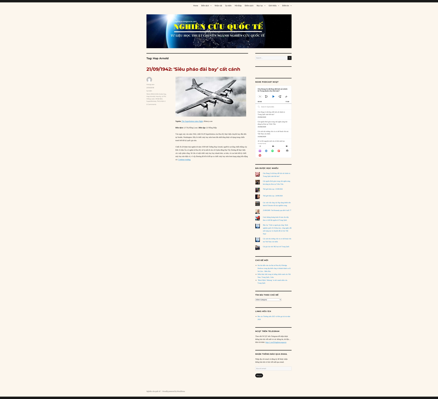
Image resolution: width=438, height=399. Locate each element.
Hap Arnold (150, 96)
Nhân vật (218, 6)
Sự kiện (228, 6)
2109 (152, 94)
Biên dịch (205, 6)
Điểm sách (249, 6)
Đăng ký (259, 375)
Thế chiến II (161, 101)
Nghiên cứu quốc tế (153, 391)
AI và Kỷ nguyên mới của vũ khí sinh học (271, 141)
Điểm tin (285, 6)
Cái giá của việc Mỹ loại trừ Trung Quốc (276, 246)
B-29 (156, 94)
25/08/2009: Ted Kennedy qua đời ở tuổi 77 (277, 210)
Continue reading (184, 160)
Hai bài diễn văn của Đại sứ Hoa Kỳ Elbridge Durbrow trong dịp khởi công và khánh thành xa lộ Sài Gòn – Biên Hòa (274, 268)
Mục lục (260, 6)
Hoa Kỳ (158, 96)
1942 (148, 94)
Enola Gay (162, 94)
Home (195, 6)
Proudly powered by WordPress (173, 391)
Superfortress (151, 101)
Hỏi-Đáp (238, 6)
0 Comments (151, 104)
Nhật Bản (159, 99)
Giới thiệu (273, 6)
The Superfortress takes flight (192, 121)
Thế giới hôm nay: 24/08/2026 (273, 196)
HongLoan (150, 84)
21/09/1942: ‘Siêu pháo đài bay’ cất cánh (193, 69)
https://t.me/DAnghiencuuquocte (276, 342)
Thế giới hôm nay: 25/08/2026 (273, 189)
